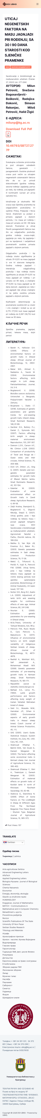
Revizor (6, 918)
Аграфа (6, 933)
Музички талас (9, 976)
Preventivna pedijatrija (12, 915)
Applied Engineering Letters (14, 878)
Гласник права (9, 945)
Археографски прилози (13, 936)
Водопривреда (9, 942)
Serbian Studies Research (13, 927)
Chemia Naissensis (11, 887)
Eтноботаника (9, 964)
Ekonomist (7, 890)
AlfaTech (6, 875)
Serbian (11, 842)
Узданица (7, 991)
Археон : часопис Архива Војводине (19, 939)
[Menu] (37, 4)
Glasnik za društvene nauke (14, 897)
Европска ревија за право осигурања (19, 961)
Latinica (17, 856)
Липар (5, 973)
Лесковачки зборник (12, 970)
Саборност (7, 985)
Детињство (8, 958)
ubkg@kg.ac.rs (27, 1047)
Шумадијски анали (11, 997)
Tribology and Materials (13, 930)
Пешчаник (7, 982)
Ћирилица (7, 856)
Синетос (6, 988)
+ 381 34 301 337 (18, 1041)
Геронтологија (9, 948)
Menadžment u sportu (12, 912)
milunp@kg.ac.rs (18, 122)
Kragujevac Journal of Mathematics (18, 903)
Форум (6, 994)
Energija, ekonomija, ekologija (15, 893)
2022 (7, 67)
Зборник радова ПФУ (12, 967)
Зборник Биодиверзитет (21, 67)
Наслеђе (6, 979)
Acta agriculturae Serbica (13, 869)
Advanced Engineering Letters (15, 872)
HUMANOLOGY (9, 900)
